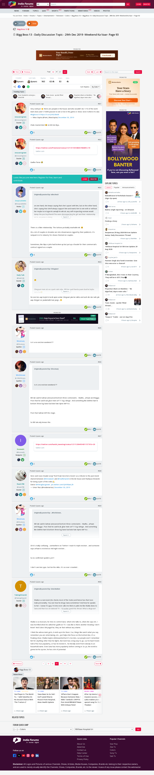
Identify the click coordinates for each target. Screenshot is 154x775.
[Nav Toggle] (3, 4)
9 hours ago (122, 281)
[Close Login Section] (100, 179)
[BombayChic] (28, 81)
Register (147, 4)
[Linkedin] (37, 755)
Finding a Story (111, 221)
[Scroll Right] (100, 96)
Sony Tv (113, 753)
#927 (99, 436)
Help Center (82, 753)
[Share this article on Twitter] (23, 86)
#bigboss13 (35, 114)
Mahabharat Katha (114, 192)
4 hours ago (124, 238)
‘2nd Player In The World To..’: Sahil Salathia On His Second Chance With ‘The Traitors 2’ (23, 698)
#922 (99, 140)
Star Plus (114, 744)
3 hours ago (123, 253)
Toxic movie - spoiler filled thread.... (115, 304)
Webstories (83, 11)
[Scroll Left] (14, 96)
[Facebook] (14, 755)
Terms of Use (83, 756)
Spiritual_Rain (132, 281)
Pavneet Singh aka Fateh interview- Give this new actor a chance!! (121, 262)
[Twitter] (19, 755)
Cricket (110, 271)
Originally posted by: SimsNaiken (47, 589)
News (16, 11)
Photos (106, 11)
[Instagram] (28, 755)
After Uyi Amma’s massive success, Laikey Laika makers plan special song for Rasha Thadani (93, 699)
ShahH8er (134, 238)
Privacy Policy (82, 759)
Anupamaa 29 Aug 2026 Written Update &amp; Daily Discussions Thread (121, 233)
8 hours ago (125, 267)
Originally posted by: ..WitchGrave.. (48, 513)
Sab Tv (113, 756)
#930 (99, 582)
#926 (99, 362)
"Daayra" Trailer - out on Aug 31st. (119, 317)
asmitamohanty (132, 309)
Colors (113, 750)
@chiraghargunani (43, 484)
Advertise (81, 747)
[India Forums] (20, 4)
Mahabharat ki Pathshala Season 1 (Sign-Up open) (119, 197)
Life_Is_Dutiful (132, 202)
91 (48, 664)
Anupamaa (111, 229)
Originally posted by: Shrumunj (46, 369)
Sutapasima (133, 253)
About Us (81, 744)
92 (52, 664)
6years (20, 81)
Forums (25, 11)
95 (65, 664)
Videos (97, 11)
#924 (99, 262)
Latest (108, 187)
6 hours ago (124, 213)
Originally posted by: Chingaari (46, 269)
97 (70, 664)
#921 (99, 104)
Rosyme (134, 320)
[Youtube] (23, 755)
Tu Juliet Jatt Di (112, 257)
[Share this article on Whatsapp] (28, 86)
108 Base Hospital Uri (115, 243)
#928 (99, 471)
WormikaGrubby (131, 295)
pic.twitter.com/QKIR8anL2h (62, 484)
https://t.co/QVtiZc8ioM (49, 114)
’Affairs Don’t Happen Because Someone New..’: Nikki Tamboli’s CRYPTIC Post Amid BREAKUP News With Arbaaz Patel (71, 699)
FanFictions (69, 11)
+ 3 (24, 385)
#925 (99, 328)
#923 (99, 188)
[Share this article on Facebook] (19, 86)
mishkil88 (134, 213)
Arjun (110, 218)
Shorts (55, 11)
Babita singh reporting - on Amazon (119, 210)
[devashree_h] (15, 81)
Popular (117, 187)
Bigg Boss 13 (22, 29)
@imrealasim (49, 479)
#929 (99, 506)
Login (139, 4)
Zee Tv (113, 747)
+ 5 (24, 605)
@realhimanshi (63, 479)
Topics (35, 11)
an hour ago (121, 202)
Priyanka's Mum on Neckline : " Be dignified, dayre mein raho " (118, 290)
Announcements (128, 187)
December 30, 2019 (66, 117)
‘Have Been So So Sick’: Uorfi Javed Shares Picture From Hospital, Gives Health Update (46, 698)
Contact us (81, 750)
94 (61, 664)
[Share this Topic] (14, 86)
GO (128, 4)
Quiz (44, 11)
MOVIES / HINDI (89, 691)
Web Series (111, 206)
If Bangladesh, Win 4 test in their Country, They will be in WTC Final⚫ (122, 276)
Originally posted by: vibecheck (46, 194)
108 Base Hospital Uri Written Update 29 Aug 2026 (121, 247)
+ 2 (24, 127)
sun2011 (134, 267)
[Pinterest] (32, 755)
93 (56, 664)
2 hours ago (125, 224)
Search (138, 72)
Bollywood (111, 286)
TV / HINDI (17, 691)
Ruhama (134, 224)
